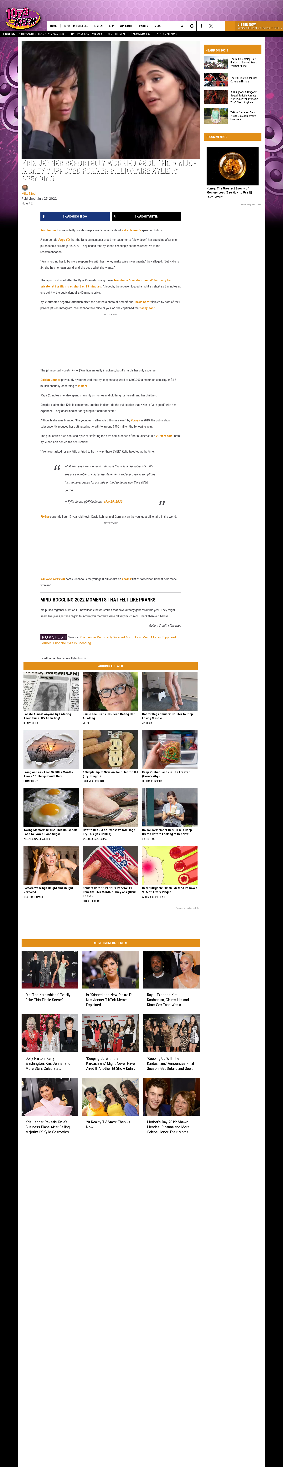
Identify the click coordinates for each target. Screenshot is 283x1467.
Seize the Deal (116, 33)
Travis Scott (142, 302)
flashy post (147, 308)
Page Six (64, 240)
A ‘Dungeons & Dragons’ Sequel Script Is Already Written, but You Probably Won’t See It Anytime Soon (244, 97)
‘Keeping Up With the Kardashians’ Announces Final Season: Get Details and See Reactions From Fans (170, 1063)
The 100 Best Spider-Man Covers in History (243, 79)
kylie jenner (78, 658)
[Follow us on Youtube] (220, 26)
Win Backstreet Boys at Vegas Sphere (41, 33)
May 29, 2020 (113, 501)
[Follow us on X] (211, 26)
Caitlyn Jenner (50, 380)
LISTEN (98, 25)
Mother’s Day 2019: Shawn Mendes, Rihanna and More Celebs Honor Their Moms (168, 1127)
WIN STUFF (126, 25)
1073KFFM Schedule (76, 25)
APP (111, 25)
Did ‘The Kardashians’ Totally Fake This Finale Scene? (47, 997)
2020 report (164, 436)
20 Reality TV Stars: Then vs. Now (108, 1124)
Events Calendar (166, 33)
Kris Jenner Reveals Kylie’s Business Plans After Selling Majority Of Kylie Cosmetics (47, 1127)
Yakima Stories (140, 33)
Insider (82, 386)
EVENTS (143, 25)
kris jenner (63, 658)
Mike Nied (29, 193)
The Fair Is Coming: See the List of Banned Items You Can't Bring (243, 62)
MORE (157, 25)
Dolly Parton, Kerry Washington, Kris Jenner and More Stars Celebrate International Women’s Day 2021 (47, 1063)
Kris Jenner (48, 230)
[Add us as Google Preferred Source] (191, 26)
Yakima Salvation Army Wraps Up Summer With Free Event (243, 116)
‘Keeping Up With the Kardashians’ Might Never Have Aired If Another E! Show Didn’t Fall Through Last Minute (110, 1063)
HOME (53, 25)
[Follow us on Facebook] (201, 26)
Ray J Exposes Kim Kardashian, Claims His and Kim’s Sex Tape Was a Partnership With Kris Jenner (169, 1000)
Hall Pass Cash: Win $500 (86, 33)
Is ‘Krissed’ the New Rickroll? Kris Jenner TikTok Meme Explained (109, 1000)
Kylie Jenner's (131, 230)
